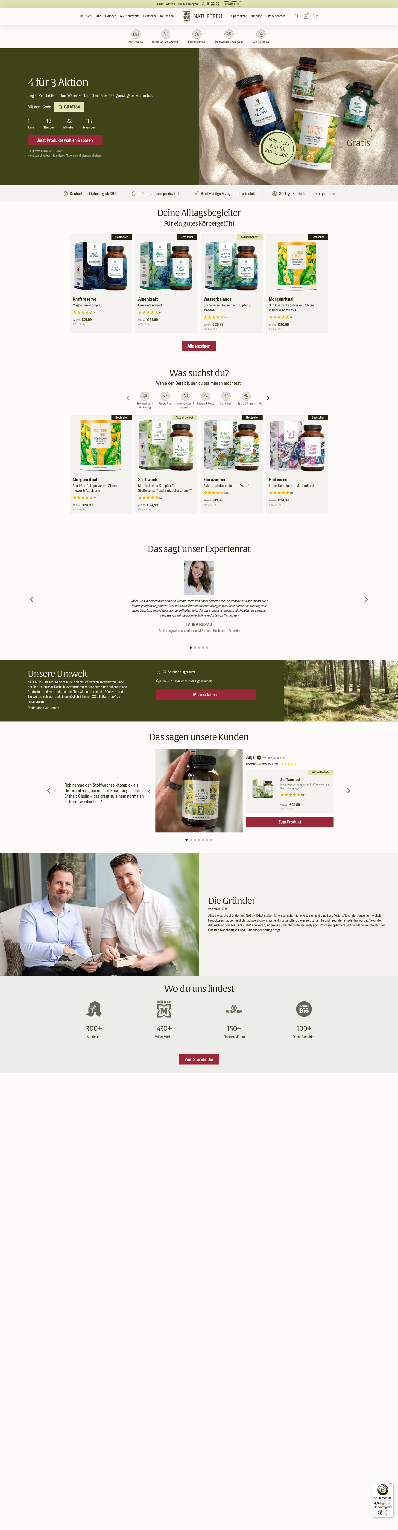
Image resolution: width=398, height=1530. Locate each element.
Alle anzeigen (199, 346)
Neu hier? (86, 16)
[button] (106, 16)
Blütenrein (279, 480)
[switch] (382, 1512)
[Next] (269, 398)
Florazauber (215, 480)
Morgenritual (281, 299)
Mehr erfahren (206, 695)
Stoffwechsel (150, 480)
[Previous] (32, 599)
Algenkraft (148, 299)
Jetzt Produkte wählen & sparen (65, 140)
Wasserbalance (217, 299)
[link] (199, 4)
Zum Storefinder (199, 1059)
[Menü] (390, 1484)
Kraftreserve (85, 299)
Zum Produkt (289, 822)
